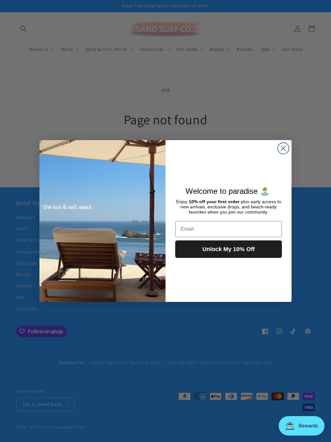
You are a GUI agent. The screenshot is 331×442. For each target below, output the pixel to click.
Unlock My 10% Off (228, 249)
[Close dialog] (283, 148)
